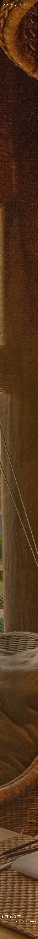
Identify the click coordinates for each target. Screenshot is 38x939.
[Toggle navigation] (34, 4)
